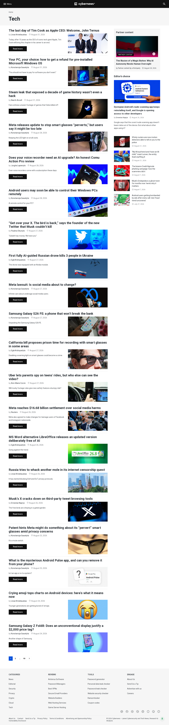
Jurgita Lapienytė (18, 165)
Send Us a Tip (133, 684)
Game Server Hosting (57, 707)
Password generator (96, 679)
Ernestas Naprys (18, 503)
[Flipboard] (153, 711)
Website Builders (55, 698)
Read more (16, 49)
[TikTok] (137, 711)
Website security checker (98, 693)
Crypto (11, 698)
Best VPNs (52, 689)
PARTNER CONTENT (125, 55)
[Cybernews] (84, 4)
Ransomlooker (94, 698)
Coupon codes (94, 703)
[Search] (164, 4)
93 (24, 658)
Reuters (14, 412)
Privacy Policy (42, 718)
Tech (11, 707)
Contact (20, 718)
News (11, 679)
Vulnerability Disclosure (17, 721)
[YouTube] (148, 711)
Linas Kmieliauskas (19, 35)
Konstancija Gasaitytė (20, 67)
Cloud (11, 703)
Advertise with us (134, 689)
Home (11, 12)
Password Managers (56, 684)
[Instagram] (132, 711)
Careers (130, 693)
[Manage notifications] (162, 719)
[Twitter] (121, 711)
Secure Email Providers (57, 693)
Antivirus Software (56, 679)
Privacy (12, 693)
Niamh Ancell (16, 100)
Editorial (12, 684)
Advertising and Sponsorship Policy (78, 718)
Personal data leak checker (99, 684)
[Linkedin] (142, 711)
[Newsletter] (158, 711)
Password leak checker (97, 689)
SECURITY (119, 101)
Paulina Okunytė (18, 231)
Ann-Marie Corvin (18, 383)
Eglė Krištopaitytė (18, 260)
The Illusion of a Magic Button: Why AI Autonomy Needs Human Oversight (134, 62)
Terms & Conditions (57, 718)
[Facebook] (127, 711)
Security (12, 689)
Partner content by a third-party (129, 68)
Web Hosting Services (57, 703)
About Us (131, 679)
